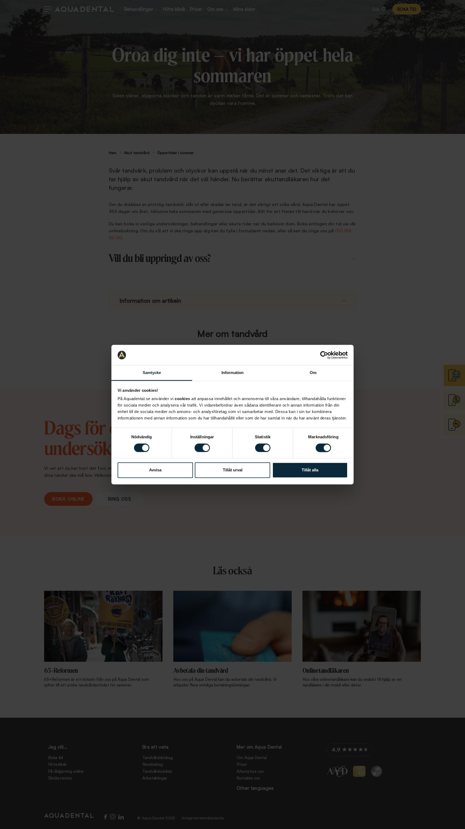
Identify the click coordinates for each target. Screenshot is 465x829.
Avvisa (155, 470)
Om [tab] (313, 373)
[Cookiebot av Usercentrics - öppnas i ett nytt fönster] (324, 355)
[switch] (202, 447)
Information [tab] (232, 373)
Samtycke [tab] (152, 373)
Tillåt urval (232, 470)
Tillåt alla (310, 470)
